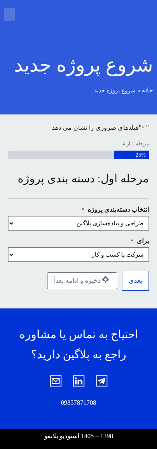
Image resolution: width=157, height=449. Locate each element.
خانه (147, 90)
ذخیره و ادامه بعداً (78, 280)
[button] (9, 14)
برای (140, 241)
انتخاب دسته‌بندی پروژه (115, 209)
